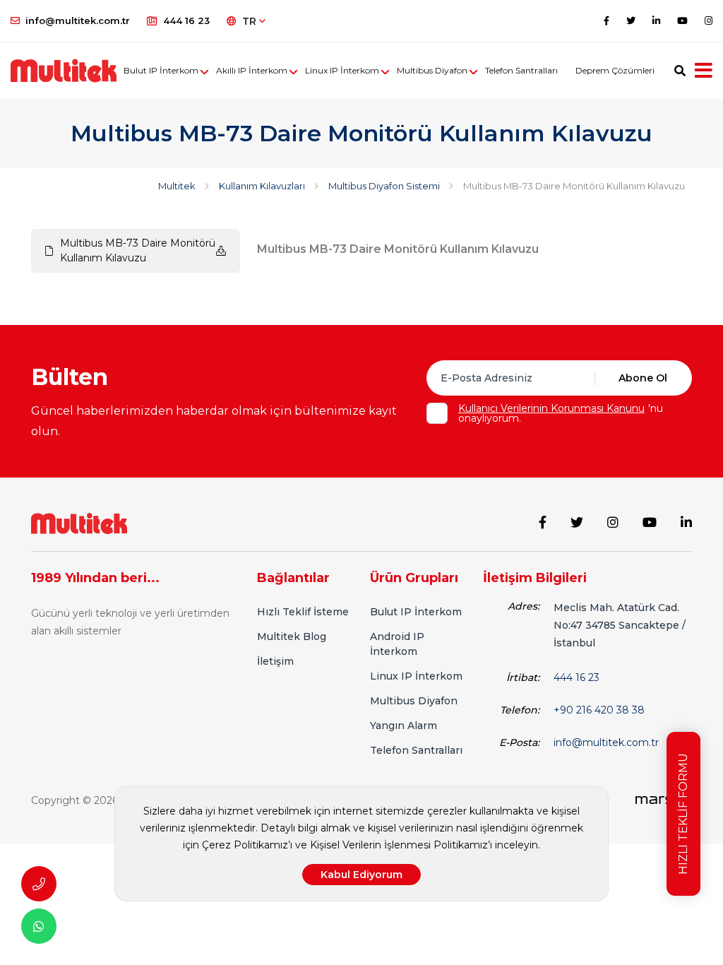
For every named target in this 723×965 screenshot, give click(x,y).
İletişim (275, 661)
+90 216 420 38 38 (599, 710)
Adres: (523, 606)
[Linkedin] (656, 20)
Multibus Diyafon (432, 70)
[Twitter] (630, 20)
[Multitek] (79, 522)
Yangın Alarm (403, 725)
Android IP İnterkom (397, 644)
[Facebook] (606, 20)
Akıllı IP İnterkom (251, 70)
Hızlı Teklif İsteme (303, 611)
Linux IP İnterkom (342, 70)
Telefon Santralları (521, 70)
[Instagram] (708, 20)
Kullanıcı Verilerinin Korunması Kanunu (551, 408)
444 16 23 (186, 20)
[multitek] (63, 70)
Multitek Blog (291, 636)
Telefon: (519, 710)
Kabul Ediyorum (361, 874)
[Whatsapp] (38, 926)
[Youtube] (682, 20)
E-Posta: (519, 742)
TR (250, 21)
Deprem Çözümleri (615, 70)
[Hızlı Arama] (38, 883)
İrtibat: (522, 677)
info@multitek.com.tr (77, 20)
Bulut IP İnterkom (161, 70)
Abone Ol (643, 378)
